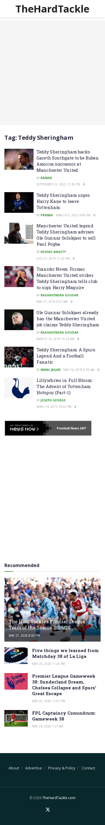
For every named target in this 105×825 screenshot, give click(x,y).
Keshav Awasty (53, 252)
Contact (88, 768)
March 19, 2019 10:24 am (55, 339)
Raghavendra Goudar (59, 295)
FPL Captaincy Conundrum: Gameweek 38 (64, 716)
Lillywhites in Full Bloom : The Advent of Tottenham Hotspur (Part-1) (65, 386)
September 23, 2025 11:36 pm (58, 184)
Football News (68, 428)
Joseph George (53, 400)
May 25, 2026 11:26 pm (48, 664)
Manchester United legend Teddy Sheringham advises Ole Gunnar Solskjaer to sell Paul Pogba (66, 235)
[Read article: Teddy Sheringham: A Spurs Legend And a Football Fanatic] (19, 357)
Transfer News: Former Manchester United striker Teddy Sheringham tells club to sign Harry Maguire (66, 278)
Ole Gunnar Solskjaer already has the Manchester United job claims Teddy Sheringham (67, 318)
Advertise (33, 768)
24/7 (82, 428)
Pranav (47, 215)
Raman (46, 178)
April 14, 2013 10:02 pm (53, 407)
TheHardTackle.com (59, 797)
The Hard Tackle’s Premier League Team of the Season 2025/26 (47, 624)
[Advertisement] (52, 72)
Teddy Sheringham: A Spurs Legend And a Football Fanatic (65, 356)
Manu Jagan (50, 370)
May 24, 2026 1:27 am (47, 726)
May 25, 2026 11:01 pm (48, 701)
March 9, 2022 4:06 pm (73, 215)
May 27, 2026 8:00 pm (24, 635)
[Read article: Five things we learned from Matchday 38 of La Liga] (16, 655)
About (13, 768)
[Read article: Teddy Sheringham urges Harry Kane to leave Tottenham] (19, 202)
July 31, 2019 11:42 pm (53, 258)
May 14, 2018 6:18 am (78, 370)
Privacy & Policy (62, 768)
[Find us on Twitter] (48, 810)
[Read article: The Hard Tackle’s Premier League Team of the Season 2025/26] (52, 612)
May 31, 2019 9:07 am (52, 302)
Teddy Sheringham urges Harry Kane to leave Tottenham (63, 201)
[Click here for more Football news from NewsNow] (28, 428)
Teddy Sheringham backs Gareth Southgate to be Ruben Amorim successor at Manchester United (67, 161)
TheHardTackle (52, 9)
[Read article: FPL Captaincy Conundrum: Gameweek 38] (16, 718)
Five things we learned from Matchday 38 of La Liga (65, 653)
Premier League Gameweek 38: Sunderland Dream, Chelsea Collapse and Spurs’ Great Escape (64, 684)
